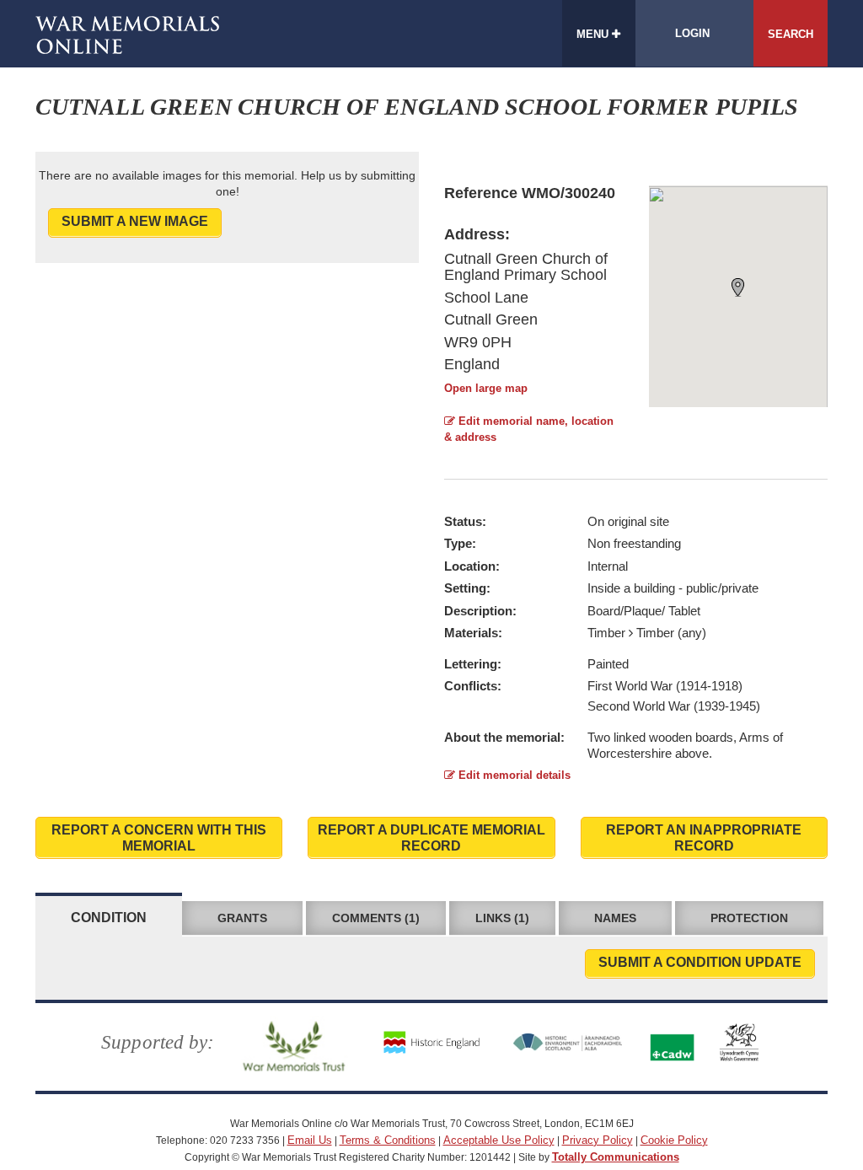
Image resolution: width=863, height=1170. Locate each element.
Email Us (309, 1140)
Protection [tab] (749, 918)
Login (692, 33)
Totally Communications (615, 1157)
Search (790, 34)
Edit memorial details (513, 775)
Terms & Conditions (388, 1140)
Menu (594, 34)
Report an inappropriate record (703, 838)
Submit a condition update (699, 962)
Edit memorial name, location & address (529, 429)
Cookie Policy (674, 1140)
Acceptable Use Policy (499, 1140)
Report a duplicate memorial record (431, 838)
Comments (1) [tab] (376, 918)
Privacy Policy (597, 1140)
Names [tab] (615, 918)
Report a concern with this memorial (158, 838)
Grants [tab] (242, 918)
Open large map (486, 388)
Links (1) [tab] (502, 918)
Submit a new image (135, 221)
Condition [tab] (109, 917)
